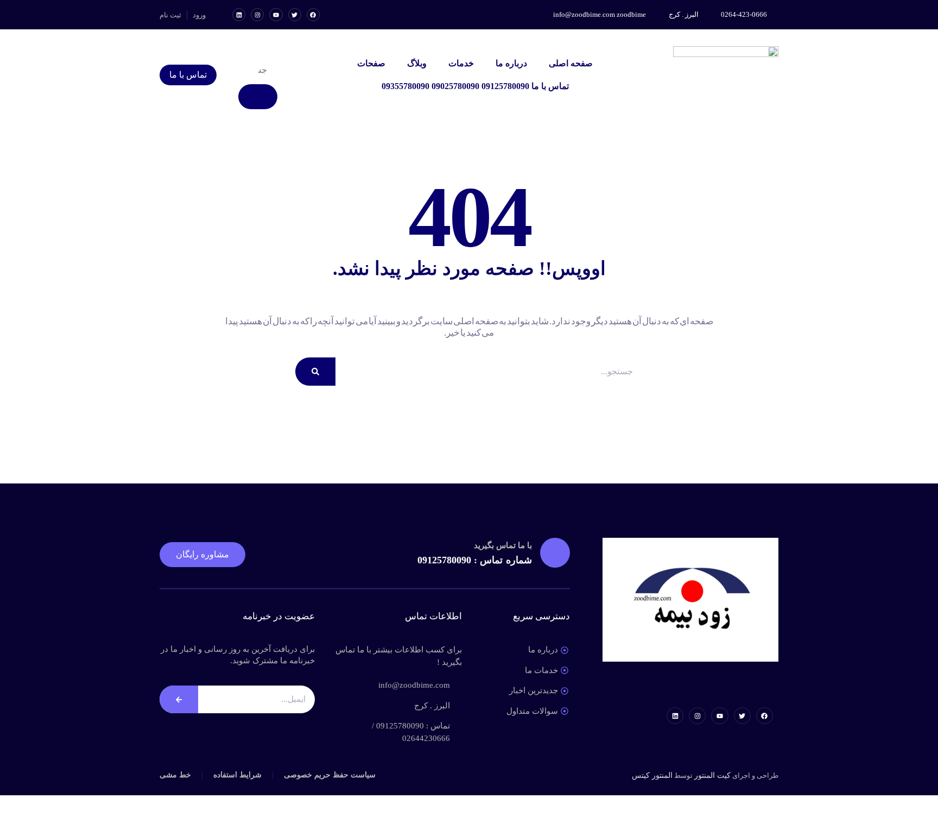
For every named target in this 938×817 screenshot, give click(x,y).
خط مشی (175, 775)
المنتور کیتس (652, 775)
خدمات (461, 63)
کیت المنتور (712, 775)
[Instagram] (257, 14)
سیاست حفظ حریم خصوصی (330, 775)
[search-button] (257, 96)
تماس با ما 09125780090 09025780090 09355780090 (475, 86)
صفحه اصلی (571, 63)
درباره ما (511, 63)
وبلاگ (417, 63)
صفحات (371, 63)
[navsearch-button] (273, 49)
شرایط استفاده (237, 775)
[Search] (315, 371)
